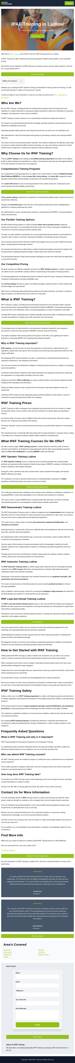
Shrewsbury (8, 952)
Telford (6, 957)
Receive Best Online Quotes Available (37, 322)
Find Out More (37, 622)
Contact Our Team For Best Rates (37, 192)
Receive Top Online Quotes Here (37, 487)
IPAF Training (14, 54)
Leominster (5, 850)
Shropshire (7, 954)
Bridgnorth (7, 950)
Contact (69, 3)
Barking (12, 850)
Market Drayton (43, 954)
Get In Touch (37, 1037)
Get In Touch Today (37, 74)
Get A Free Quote (37, 936)
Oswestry (41, 952)
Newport (41, 950)
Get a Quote (36, 36)
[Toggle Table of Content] (20, 81)
